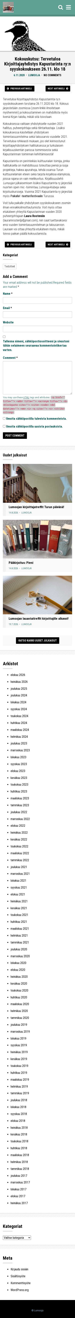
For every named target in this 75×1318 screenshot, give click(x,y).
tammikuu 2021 (20, 942)
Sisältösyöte (18, 1276)
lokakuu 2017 (18, 1189)
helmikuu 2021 (19, 935)
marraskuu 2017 (20, 1182)
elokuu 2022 (18, 826)
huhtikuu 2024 (19, 723)
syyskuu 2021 (19, 887)
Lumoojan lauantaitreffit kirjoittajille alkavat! (38, 618)
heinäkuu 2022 (19, 832)
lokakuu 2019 (18, 1038)
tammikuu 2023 (20, 805)
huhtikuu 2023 (19, 791)
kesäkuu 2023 (19, 778)
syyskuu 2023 (19, 764)
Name (7, 293)
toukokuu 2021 (19, 915)
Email (7, 308)
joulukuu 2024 (19, 695)
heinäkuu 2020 (19, 977)
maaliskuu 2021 (20, 928)
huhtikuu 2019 (19, 1073)
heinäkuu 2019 (19, 1052)
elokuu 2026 (18, 675)
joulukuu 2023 (19, 743)
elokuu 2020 (18, 970)
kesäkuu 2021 (19, 908)
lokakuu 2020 (18, 963)
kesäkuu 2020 (19, 983)
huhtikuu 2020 (19, 997)
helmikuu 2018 (19, 1162)
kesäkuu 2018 (19, 1134)
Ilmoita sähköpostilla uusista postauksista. (34, 426)
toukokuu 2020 (19, 990)
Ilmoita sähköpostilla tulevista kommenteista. (36, 418)
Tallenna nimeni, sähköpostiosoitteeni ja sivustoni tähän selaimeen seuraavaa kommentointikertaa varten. (36, 345)
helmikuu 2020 (19, 1011)
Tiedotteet (9, 266)
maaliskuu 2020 (20, 1004)
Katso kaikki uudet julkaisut (37, 640)
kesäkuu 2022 (19, 839)
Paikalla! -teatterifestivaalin (26, 196)
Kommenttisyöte (21, 1283)
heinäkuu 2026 (19, 682)
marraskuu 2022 (20, 819)
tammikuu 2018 (20, 1169)
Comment (10, 358)
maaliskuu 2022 (20, 853)
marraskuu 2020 (20, 956)
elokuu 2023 (18, 771)
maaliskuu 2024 (20, 730)
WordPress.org (20, 1290)
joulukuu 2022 (19, 812)
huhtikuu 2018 (19, 1148)
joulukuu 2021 (19, 867)
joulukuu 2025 (19, 688)
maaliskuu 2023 (20, 798)
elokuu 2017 (18, 1196)
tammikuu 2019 (20, 1093)
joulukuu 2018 (19, 1100)
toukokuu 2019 (19, 1066)
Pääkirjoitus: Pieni (21, 563)
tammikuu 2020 (20, 1018)
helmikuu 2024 (19, 737)
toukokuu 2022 (19, 846)
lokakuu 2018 (18, 1107)
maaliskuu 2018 (20, 1155)
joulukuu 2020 (19, 949)
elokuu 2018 (18, 1121)
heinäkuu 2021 (19, 901)
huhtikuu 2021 (19, 922)
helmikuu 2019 (19, 1086)
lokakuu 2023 (18, 757)
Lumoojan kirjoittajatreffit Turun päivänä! (36, 507)
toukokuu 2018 (19, 1141)
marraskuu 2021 (20, 874)
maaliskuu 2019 (20, 1079)
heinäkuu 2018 (19, 1127)
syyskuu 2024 (19, 709)
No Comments (52, 75)
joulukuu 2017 (19, 1176)
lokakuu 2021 (18, 880)
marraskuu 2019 (20, 1031)
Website (8, 322)
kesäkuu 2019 (19, 1059)
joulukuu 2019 (19, 1025)
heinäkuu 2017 (19, 1203)
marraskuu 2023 (20, 750)
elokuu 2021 (18, 894)
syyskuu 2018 (19, 1114)
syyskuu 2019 (19, 1045)
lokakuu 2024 (18, 702)
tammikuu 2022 (20, 860)
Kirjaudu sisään (19, 1269)
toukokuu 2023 (19, 784)
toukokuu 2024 (19, 716)
